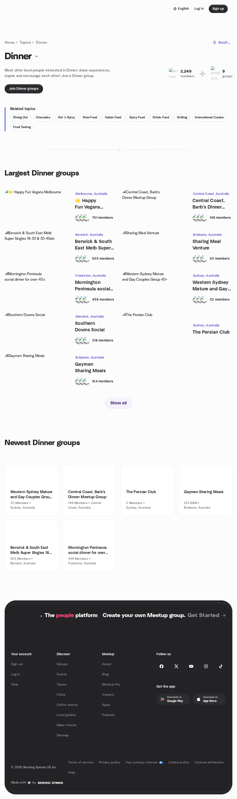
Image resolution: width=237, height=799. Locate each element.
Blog (105, 674)
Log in (15, 674)
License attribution (209, 762)
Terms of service (80, 762)
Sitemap (63, 735)
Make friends (67, 725)
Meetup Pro (111, 684)
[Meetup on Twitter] (176, 666)
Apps (106, 705)
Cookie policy (179, 762)
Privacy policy (109, 762)
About (106, 664)
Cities (61, 694)
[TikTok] (221, 666)
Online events (67, 705)
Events (62, 674)
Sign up (17, 664)
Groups (62, 664)
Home (10, 42)
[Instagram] (206, 666)
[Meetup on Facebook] (161, 666)
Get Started (203, 615)
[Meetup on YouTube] (191, 666)
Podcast (108, 715)
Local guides (66, 715)
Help (14, 684)
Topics (25, 42)
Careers (108, 694)
